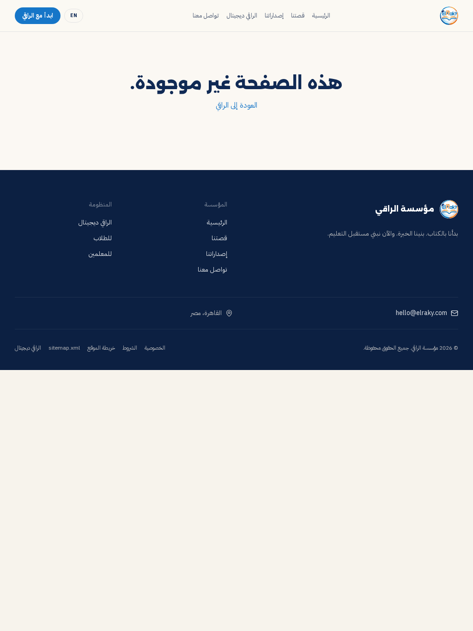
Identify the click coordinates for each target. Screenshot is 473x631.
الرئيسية (321, 15)
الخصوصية (155, 348)
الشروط (129, 348)
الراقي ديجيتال (241, 15)
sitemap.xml (64, 348)
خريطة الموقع (101, 348)
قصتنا (297, 15)
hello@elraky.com (421, 313)
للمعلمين (100, 254)
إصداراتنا (274, 15)
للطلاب (102, 238)
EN (73, 15)
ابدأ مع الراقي (37, 15)
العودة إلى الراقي (236, 105)
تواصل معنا (206, 15)
